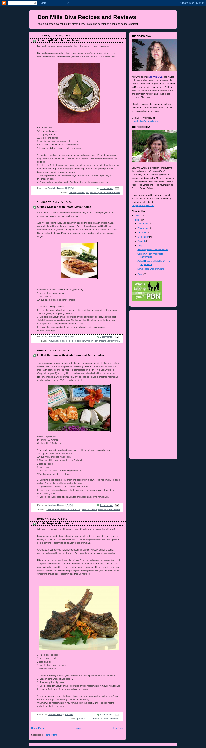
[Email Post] (116, 188)
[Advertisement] (144, 325)
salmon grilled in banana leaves (105, 192)
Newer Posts (37, 728)
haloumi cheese (89, 509)
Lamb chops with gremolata (56, 523)
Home (78, 728)
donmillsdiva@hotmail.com (145, 121)
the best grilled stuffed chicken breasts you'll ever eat (94, 341)
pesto (64, 341)
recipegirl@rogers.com (143, 205)
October (142, 232)
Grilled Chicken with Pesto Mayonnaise (64, 206)
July (140, 245)
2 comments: (106, 505)
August (141, 241)
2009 (138, 215)
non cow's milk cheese (109, 509)
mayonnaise (55, 341)
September (143, 237)
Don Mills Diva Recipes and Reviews (87, 17)
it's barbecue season (98, 718)
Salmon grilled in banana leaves (59, 40)
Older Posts (117, 728)
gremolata (81, 718)
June (140, 274)
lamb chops (114, 718)
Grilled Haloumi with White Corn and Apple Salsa (70, 355)
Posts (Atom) (51, 735)
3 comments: (106, 188)
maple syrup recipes (79, 192)
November (143, 228)
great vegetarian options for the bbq (63, 509)
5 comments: (106, 714)
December (143, 223)
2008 (138, 220)
